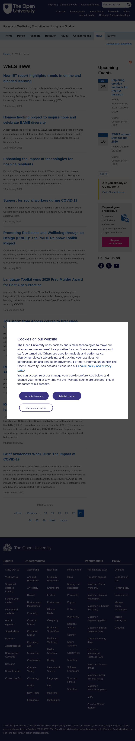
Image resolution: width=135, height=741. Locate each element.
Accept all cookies (34, 396)
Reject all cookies (67, 396)
